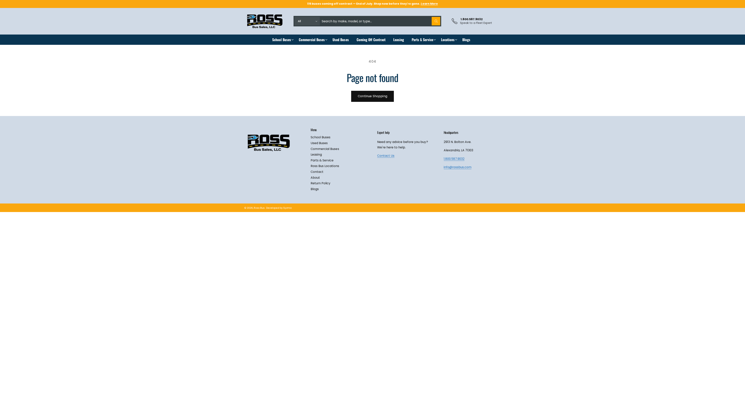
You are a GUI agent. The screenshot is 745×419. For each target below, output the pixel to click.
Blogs (315, 189)
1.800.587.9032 (454, 159)
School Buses (281, 39)
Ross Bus (259, 208)
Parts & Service (422, 39)
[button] (281, 40)
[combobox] (381, 21)
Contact (317, 172)
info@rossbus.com (457, 167)
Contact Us (385, 155)
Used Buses (319, 143)
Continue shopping (372, 96)
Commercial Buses (312, 39)
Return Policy (320, 183)
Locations (448, 39)
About (315, 177)
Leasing (316, 154)
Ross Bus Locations (325, 166)
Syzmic (287, 208)
